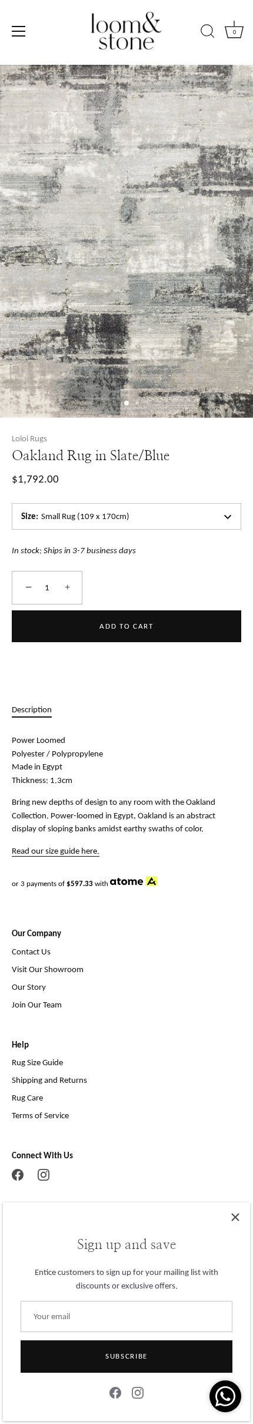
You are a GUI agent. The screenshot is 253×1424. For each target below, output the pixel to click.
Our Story (29, 987)
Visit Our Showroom (48, 969)
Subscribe (126, 1356)
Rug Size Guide (37, 1062)
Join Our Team (37, 1004)
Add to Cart (126, 626)
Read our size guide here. (55, 850)
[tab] (38, 709)
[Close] (235, 1217)
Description (32, 709)
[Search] (208, 33)
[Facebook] (115, 1392)
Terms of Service (40, 1115)
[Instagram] (138, 1392)
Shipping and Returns (49, 1080)
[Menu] (19, 31)
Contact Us (31, 951)
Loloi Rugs (29, 438)
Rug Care (27, 1097)
